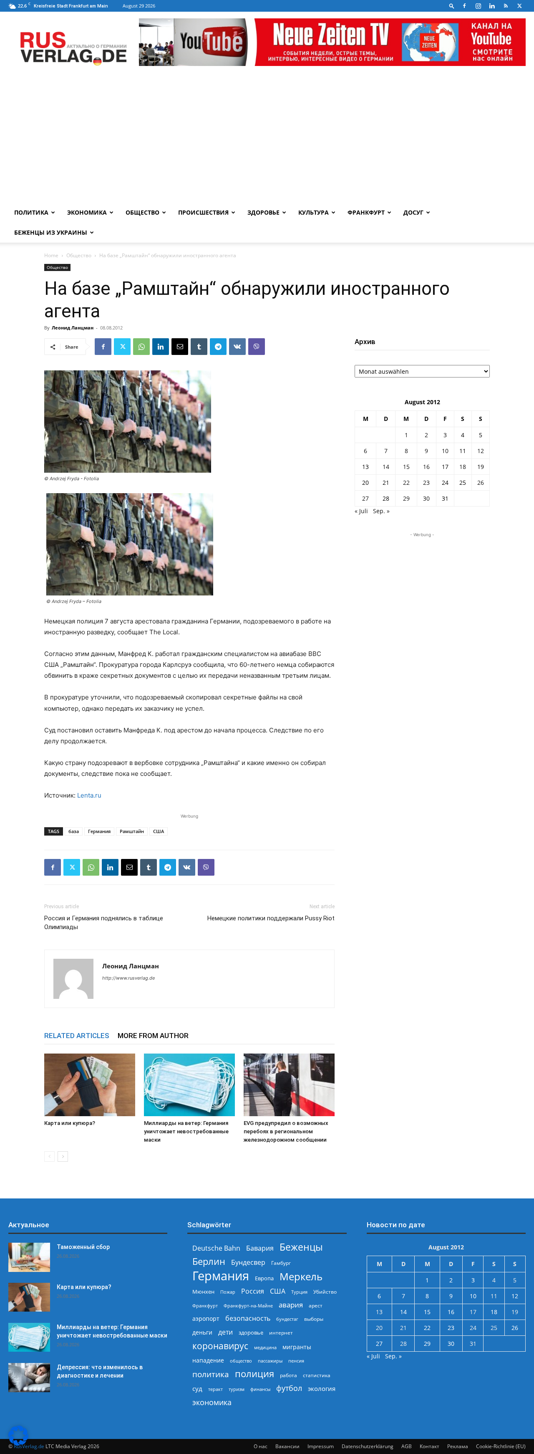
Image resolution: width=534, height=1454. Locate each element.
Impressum (320, 1446)
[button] (452, 6)
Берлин (208, 1261)
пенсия (296, 1361)
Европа (264, 1278)
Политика (31, 212)
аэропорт (205, 1318)
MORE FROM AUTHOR (153, 1035)
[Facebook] (464, 6)
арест (315, 1305)
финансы (260, 1389)
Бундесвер (248, 1262)
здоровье (251, 1332)
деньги (202, 1332)
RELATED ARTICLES (76, 1035)
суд (197, 1388)
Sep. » (381, 511)
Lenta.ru (89, 795)
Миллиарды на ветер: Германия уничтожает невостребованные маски (186, 1131)
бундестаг (287, 1319)
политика (210, 1374)
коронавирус (220, 1345)
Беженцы (301, 1247)
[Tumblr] (199, 346)
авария (291, 1304)
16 (426, 467)
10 (445, 451)
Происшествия (203, 212)
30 (426, 498)
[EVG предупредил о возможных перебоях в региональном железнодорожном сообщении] (289, 1085)
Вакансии (287, 1446)
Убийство (325, 1292)
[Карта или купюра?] (89, 1085)
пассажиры (270, 1361)
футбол (289, 1388)
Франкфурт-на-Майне (248, 1305)
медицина (265, 1347)
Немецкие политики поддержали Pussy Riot (271, 918)
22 (406, 482)
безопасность (247, 1318)
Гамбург (281, 1263)
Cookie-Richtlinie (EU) (501, 1446)
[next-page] (63, 1156)
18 (462, 467)
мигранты (296, 1347)
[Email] (179, 346)
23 (426, 482)
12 (480, 451)
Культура (313, 212)
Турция (299, 1292)
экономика (212, 1402)
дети (225, 1332)
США (158, 831)
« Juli (361, 511)
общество (241, 1361)
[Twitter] (519, 6)
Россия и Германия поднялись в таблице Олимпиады (103, 922)
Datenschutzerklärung (367, 1446)
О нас (260, 1446)
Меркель (301, 1276)
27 (365, 498)
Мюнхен (203, 1291)
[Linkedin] (492, 6)
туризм (236, 1389)
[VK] (237, 346)
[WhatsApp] (141, 346)
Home (51, 255)
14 (386, 467)
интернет (281, 1332)
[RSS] (505, 6)
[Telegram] (218, 346)
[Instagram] (478, 6)
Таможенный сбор (83, 1247)
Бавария (260, 1248)
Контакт (429, 1446)
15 (406, 467)
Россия (252, 1291)
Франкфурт (366, 212)
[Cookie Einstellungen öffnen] (18, 1443)
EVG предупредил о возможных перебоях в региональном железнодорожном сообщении (286, 1131)
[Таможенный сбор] (29, 1257)
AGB (406, 1446)
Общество (142, 212)
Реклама (457, 1446)
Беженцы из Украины (50, 232)
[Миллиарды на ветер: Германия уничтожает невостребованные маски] (189, 1085)
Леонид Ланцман (72, 327)
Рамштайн (132, 831)
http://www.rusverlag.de (128, 978)
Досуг (413, 212)
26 (480, 482)
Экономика (87, 212)
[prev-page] (49, 1156)
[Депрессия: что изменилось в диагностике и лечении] (29, 1377)
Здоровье (263, 212)
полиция (254, 1373)
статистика (316, 1375)
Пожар (227, 1292)
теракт (215, 1389)
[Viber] (256, 346)
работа (288, 1375)
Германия (99, 831)
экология (321, 1388)
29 (406, 498)
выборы (313, 1318)
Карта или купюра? (69, 1123)
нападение (208, 1360)
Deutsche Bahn (216, 1248)
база (73, 831)
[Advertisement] (267, 139)
